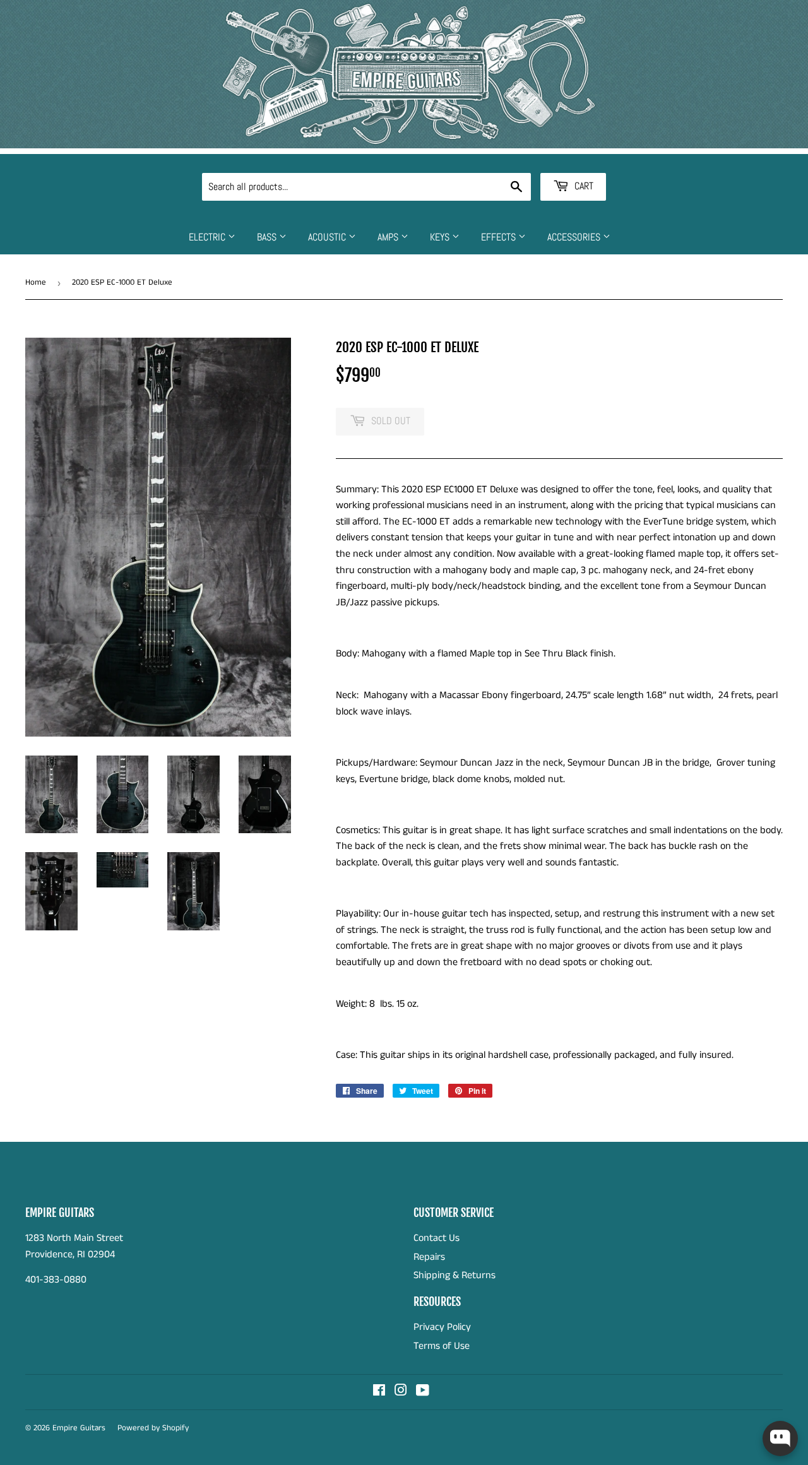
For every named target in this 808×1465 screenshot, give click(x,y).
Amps (389, 237)
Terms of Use (441, 1346)
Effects (499, 237)
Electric (208, 237)
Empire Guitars (78, 1428)
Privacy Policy (442, 1327)
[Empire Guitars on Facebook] (379, 1392)
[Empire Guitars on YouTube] (422, 1392)
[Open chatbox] (780, 1438)
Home (35, 282)
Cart (582, 186)
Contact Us (436, 1238)
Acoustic (328, 237)
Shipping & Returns (454, 1275)
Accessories (575, 237)
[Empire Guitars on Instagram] (401, 1392)
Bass (268, 237)
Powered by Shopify (153, 1428)
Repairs (429, 1257)
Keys (441, 237)
